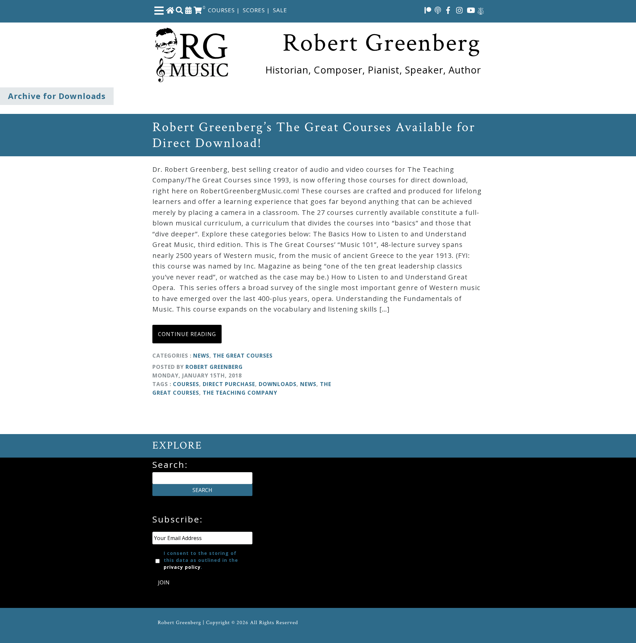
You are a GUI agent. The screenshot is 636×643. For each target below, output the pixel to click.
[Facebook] (448, 10)
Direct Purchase (229, 384)
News (201, 355)
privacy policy (182, 567)
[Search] (179, 10)
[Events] (188, 10)
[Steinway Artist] (481, 10)
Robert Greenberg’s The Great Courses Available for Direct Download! (313, 135)
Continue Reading (187, 334)
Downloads (277, 384)
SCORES (254, 10)
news (308, 384)
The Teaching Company (240, 392)
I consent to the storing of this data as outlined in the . (201, 560)
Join (164, 582)
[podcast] (438, 10)
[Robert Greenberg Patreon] (428, 10)
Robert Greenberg (214, 367)
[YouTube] (471, 10)
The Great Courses (243, 355)
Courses (186, 384)
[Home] (170, 10)
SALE (280, 10)
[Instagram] (459, 10)
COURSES (221, 10)
